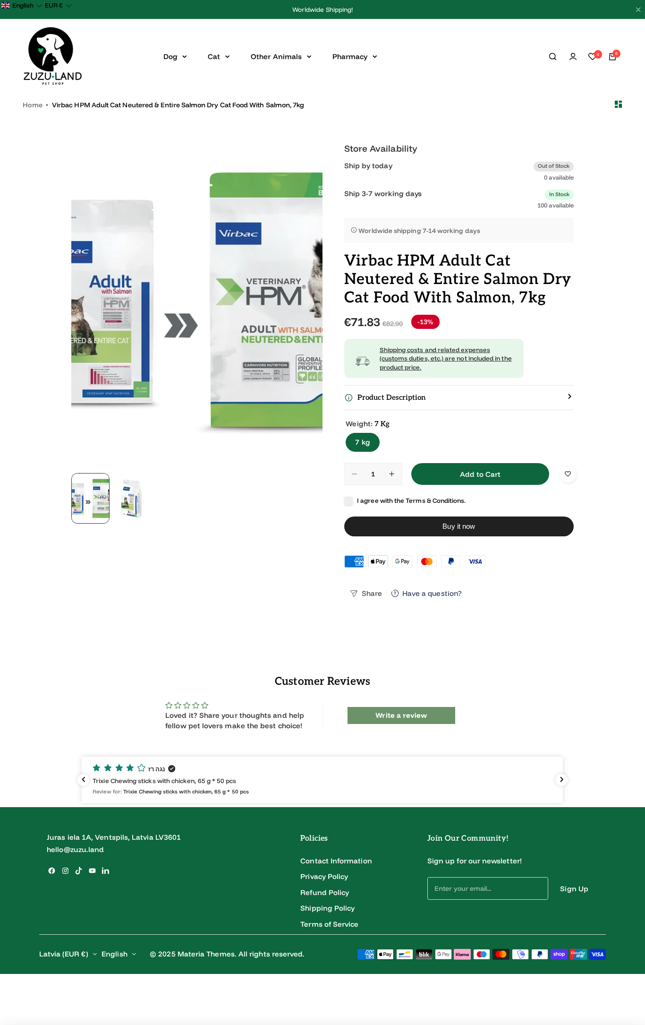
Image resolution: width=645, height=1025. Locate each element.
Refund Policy (324, 892)
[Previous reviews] (83, 779)
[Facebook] (52, 871)
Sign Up (574, 888)
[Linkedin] (105, 871)
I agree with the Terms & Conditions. (411, 500)
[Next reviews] (562, 779)
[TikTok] (79, 871)
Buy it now (458, 526)
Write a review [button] (401, 715)
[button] (322, 780)
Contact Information (336, 860)
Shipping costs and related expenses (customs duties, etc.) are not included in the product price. (446, 358)
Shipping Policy (327, 908)
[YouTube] (92, 871)
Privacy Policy (324, 876)
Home (32, 105)
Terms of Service (329, 924)
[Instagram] (65, 871)
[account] (573, 57)
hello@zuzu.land (75, 849)
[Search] (553, 57)
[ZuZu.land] (53, 56)
